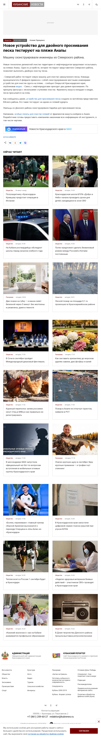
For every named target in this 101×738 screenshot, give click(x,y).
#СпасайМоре (9, 137)
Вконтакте (78, 4)
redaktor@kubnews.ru (62, 716)
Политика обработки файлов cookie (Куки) (86, 695)
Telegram (89, 4)
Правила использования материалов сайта (88, 689)
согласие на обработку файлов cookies (46, 734)
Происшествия (8, 686)
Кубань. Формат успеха (61, 694)
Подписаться (18, 129)
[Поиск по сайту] (96, 4)
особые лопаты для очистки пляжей (32, 114)
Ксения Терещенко (37, 40)
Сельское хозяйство (35, 686)
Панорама (56, 670)
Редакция (81, 680)
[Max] (25, 143)
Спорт (4, 690)
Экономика (6, 682)
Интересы (31, 690)
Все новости (7, 670)
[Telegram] (20, 143)
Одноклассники (83, 4)
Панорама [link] (9, 297)
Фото (29, 674)
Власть (5, 678)
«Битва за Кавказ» (59, 674)
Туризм (30, 682)
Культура (31, 670)
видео (19, 86)
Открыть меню (4, 4)
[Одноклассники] (15, 143)
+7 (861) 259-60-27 (37, 716)
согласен (84, 731)
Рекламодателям (85, 684)
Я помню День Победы (87, 670)
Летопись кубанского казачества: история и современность (61, 680)
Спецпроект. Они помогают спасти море (87, 675)
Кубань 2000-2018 (59, 690)
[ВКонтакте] (10, 143)
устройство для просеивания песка (43, 99)
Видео (29, 678)
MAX (69, 129)
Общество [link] (9, 190)
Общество (7, 40)
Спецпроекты (57, 686)
